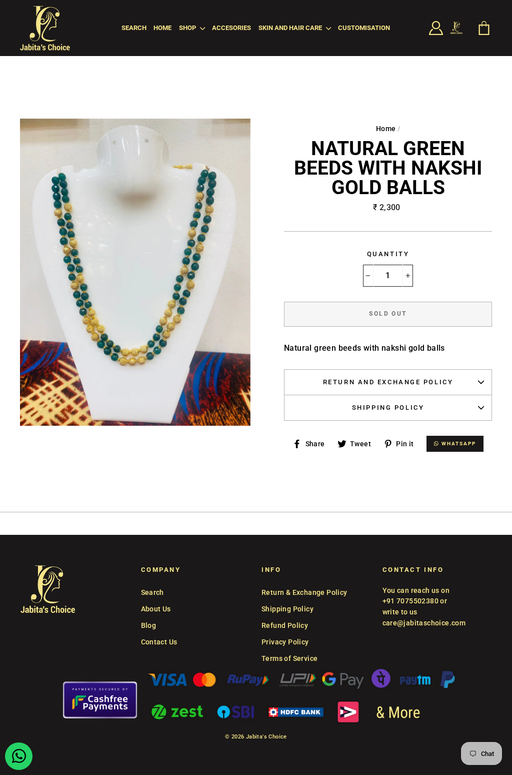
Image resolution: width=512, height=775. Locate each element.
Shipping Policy (388, 407)
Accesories (231, 28)
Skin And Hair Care (291, 28)
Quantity (388, 254)
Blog (148, 625)
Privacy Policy (285, 642)
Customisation (364, 28)
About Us (156, 609)
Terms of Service (290, 658)
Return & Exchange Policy (305, 592)
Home (163, 28)
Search (134, 28)
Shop (188, 28)
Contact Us (159, 642)
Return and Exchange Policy (388, 382)
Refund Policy (285, 625)
